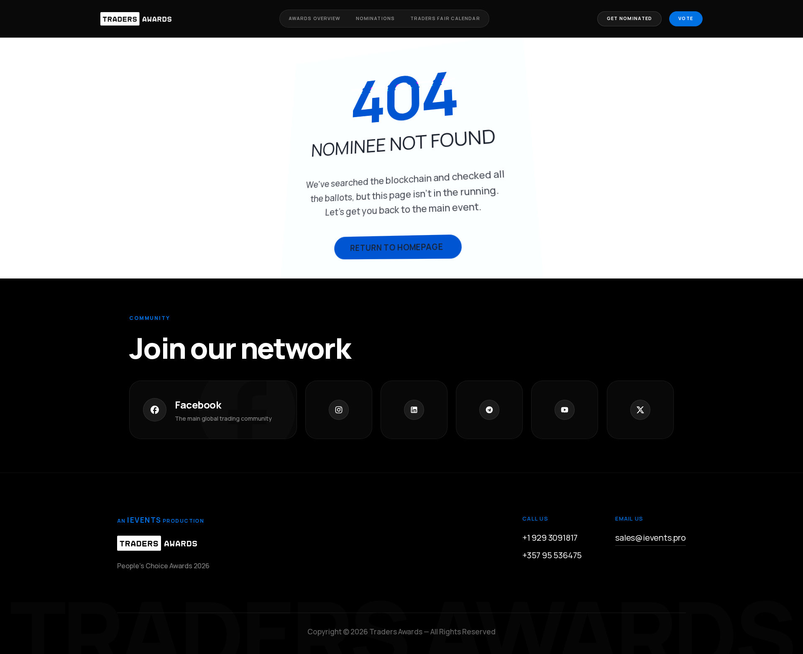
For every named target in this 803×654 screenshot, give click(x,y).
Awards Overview (315, 18)
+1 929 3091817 (550, 537)
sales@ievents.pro (650, 537)
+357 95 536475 (552, 555)
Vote (685, 18)
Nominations (375, 18)
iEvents (144, 520)
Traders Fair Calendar (445, 18)
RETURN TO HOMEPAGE (396, 247)
